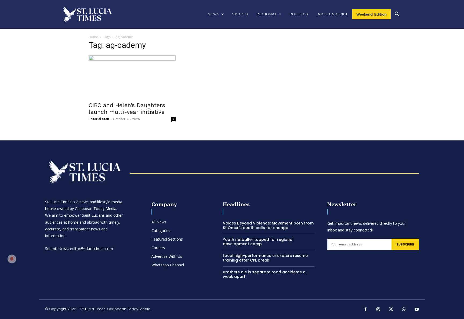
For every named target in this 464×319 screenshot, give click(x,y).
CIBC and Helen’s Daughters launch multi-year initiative (127, 108)
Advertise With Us (166, 256)
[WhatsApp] (404, 310)
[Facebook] (366, 310)
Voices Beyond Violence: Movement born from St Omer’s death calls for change (268, 225)
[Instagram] (378, 310)
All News (158, 221)
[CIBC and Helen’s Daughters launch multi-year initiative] (132, 76)
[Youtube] (417, 310)
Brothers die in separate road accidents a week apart (264, 274)
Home (93, 37)
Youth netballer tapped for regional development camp (258, 242)
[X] (391, 310)
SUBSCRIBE (405, 244)
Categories (160, 230)
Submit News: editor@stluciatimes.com (79, 248)
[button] (397, 14)
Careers (158, 247)
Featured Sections (167, 239)
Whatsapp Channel (167, 264)
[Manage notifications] (12, 259)
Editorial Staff (99, 119)
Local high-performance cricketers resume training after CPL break (265, 258)
